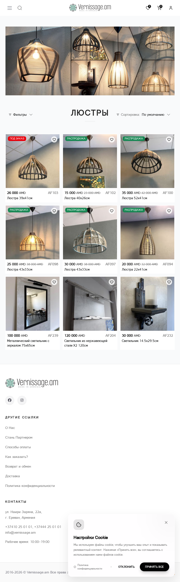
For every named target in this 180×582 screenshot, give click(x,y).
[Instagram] (22, 400)
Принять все (154, 566)
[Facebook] (9, 400)
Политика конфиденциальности (89, 567)
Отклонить (126, 566)
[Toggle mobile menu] (9, 8)
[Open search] (20, 8)
